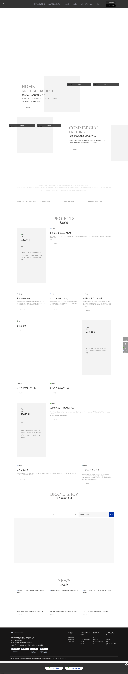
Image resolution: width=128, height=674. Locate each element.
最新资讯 (108, 641)
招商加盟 (66, 4)
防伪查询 (95, 639)
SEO (66, 658)
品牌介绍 (108, 639)
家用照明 (70, 633)
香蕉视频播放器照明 (39, 4)
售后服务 (95, 637)
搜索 (111, 514)
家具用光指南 (71, 641)
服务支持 (83, 643)
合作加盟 (56, 668)
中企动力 (60, 658)
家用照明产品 (71, 637)
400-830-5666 (18, 640)
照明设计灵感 (71, 639)
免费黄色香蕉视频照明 (54, 4)
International (111, 2)
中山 (63, 658)
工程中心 (99, 4)
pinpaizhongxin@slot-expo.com (23, 642)
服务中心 (75, 4)
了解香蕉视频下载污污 (87, 4)
